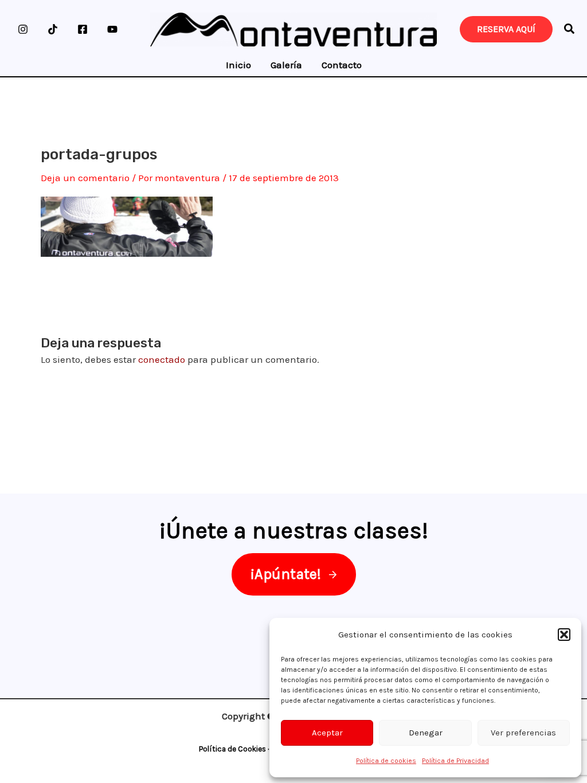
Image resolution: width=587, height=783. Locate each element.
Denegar (426, 732)
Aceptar (327, 732)
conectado (161, 359)
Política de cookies (386, 761)
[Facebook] (82, 29)
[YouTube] (112, 29)
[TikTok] (52, 29)
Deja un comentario (85, 177)
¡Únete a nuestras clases (290, 530)
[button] (564, 634)
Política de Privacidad (455, 761)
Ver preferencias (523, 732)
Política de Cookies (232, 749)
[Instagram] (22, 29)
